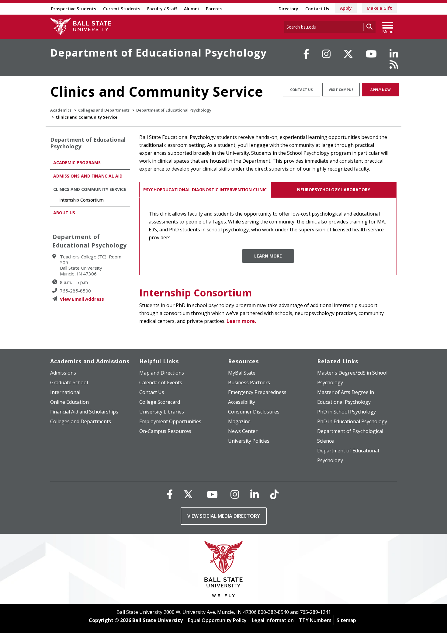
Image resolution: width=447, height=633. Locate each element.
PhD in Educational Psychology (352, 421)
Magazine (239, 421)
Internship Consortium (195, 292)
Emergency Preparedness (257, 392)
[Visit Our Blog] (393, 64)
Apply (346, 8)
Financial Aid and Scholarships (84, 411)
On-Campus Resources (165, 431)
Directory (288, 9)
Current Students (121, 9)
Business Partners (249, 382)
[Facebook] (306, 54)
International (65, 392)
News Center (243, 431)
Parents (214, 9)
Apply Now (380, 89)
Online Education (69, 402)
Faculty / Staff (162, 9)
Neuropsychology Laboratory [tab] (333, 189)
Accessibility (241, 402)
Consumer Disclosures (253, 411)
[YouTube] (371, 54)
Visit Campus (341, 89)
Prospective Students (73, 9)
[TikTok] (274, 494)
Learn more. (241, 321)
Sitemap (346, 620)
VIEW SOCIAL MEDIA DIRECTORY (223, 516)
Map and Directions (161, 372)
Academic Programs (77, 162)
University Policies (248, 441)
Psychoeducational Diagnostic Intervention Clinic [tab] (205, 189)
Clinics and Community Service (89, 189)
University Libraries (161, 411)
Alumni (191, 9)
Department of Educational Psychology (158, 53)
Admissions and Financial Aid (88, 176)
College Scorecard (159, 402)
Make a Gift (379, 8)
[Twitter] (348, 54)
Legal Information (273, 620)
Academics (60, 110)
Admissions (63, 372)
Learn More (268, 256)
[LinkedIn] (393, 54)
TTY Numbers (315, 620)
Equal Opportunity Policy (217, 620)
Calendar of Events (160, 382)
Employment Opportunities (170, 421)
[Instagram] (326, 54)
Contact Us (317, 9)
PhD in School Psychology (346, 411)
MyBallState (241, 372)
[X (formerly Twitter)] (188, 494)
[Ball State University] (223, 570)
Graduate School (69, 382)
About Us (64, 213)
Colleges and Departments (104, 110)
